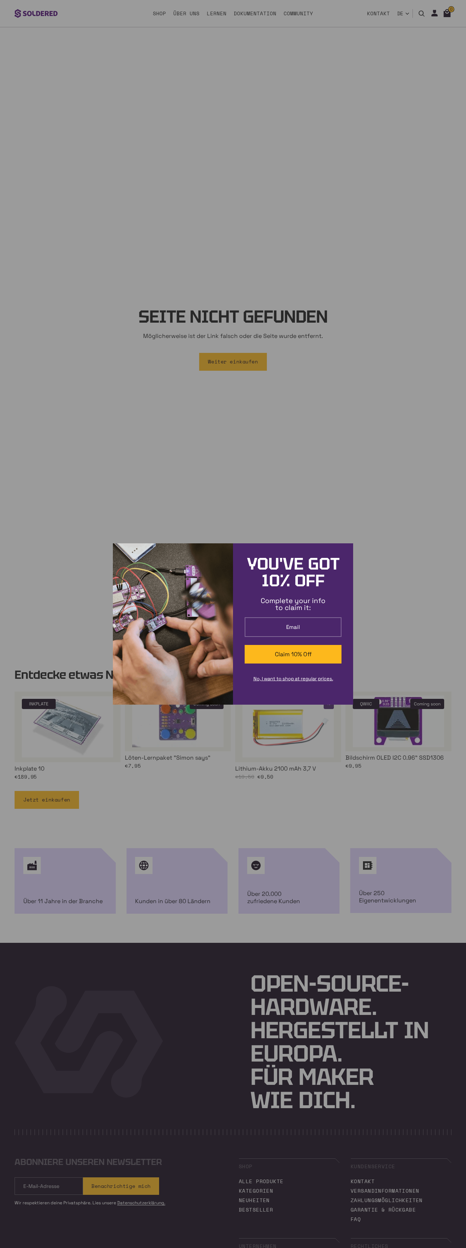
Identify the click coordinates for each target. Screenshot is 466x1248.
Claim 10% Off (293, 654)
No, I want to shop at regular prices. (293, 679)
